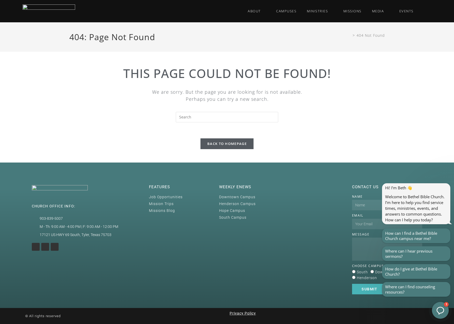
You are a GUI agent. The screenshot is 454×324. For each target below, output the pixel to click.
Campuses (286, 11)
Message (361, 234)
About (254, 11)
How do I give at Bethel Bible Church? (411, 271)
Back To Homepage (227, 143)
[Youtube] (45, 247)
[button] (424, 11)
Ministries (317, 11)
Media (378, 11)
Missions (352, 11)
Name (357, 196)
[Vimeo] (55, 247)
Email (357, 215)
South (362, 272)
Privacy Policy (243, 313)
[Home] (349, 35)
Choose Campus (368, 266)
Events (406, 11)
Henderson (367, 278)
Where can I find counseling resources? (410, 289)
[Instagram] (36, 247)
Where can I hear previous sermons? (408, 253)
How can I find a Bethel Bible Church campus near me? (411, 236)
